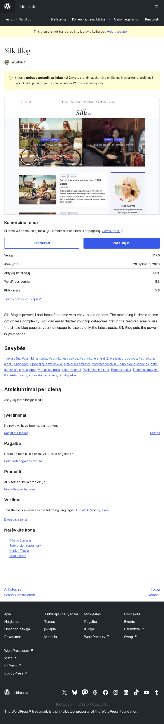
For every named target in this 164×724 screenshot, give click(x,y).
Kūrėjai (89, 629)
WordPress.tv (97, 637)
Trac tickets (17, 556)
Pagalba (90, 621)
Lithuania (21, 692)
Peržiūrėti (42, 243)
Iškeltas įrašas (121, 369)
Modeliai (50, 637)
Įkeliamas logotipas (123, 358)
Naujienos (29, 369)
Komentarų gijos (15, 375)
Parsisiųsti (121, 243)
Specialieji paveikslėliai (46, 364)
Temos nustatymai (145, 369)
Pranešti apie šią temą (19, 489)
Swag (130, 637)
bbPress (13, 666)
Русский (103, 510)
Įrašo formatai (71, 369)
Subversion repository (25, 545)
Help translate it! (118, 31)
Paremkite (134, 629)
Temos (9, 19)
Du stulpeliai (67, 375)
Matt (10, 658)
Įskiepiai (50, 629)
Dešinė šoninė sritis (96, 369)
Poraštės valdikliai (104, 364)
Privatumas (13, 637)
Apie (7, 614)
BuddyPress (16, 673)
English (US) (84, 510)
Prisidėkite (132, 614)
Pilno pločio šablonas (134, 364)
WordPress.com (18, 650)
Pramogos (21, 364)
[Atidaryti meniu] (157, 6)
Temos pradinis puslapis (21, 299)
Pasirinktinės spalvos (63, 358)
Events (129, 621)
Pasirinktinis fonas (34, 358)
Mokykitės (92, 614)
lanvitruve (18, 62)
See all (155, 433)
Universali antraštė (77, 364)
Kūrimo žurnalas (20, 540)
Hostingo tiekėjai (17, 629)
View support (111, 231)
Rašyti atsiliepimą (16, 433)
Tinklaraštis (12, 358)
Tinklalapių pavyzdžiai (61, 614)
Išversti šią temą (15, 519)
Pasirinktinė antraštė (94, 358)
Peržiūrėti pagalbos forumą (23, 461)
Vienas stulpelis (49, 369)
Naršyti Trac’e (19, 550)
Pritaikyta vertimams (43, 375)
